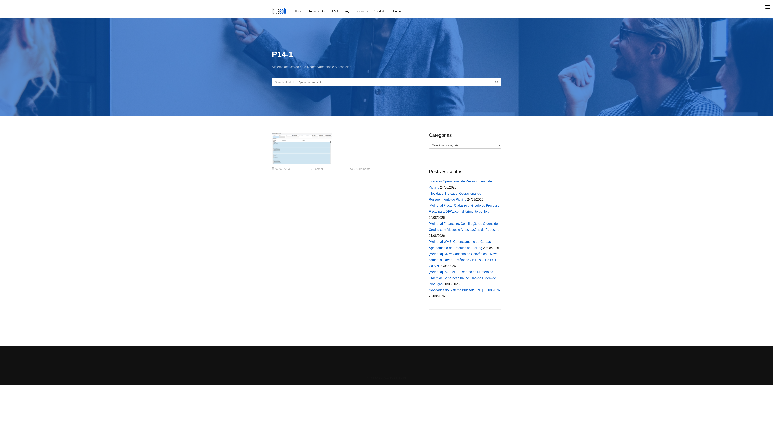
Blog (346, 11)
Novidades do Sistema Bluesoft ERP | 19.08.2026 (464, 290)
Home (299, 11)
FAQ (335, 11)
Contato (398, 11)
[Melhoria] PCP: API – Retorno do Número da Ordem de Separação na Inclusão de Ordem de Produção (462, 278)
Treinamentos (317, 11)
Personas (361, 11)
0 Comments (362, 168)
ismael (319, 168)
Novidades (380, 11)
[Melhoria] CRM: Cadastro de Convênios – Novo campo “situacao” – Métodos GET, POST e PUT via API (463, 260)
